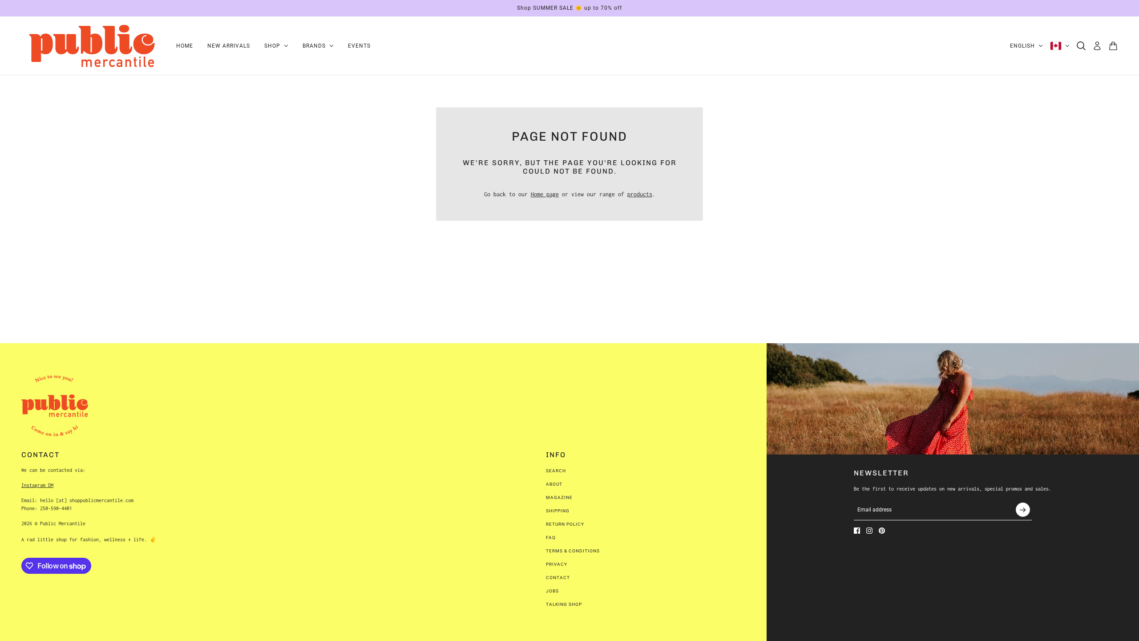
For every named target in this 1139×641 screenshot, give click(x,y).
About (554, 484)
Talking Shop (564, 604)
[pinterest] (882, 531)
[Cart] (1113, 45)
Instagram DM (37, 485)
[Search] (1081, 45)
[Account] (1097, 45)
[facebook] (857, 531)
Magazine (559, 497)
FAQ (551, 537)
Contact (558, 577)
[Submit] (1023, 510)
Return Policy (565, 524)
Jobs (552, 590)
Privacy (556, 564)
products (639, 194)
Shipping (558, 510)
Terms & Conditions (573, 550)
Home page (545, 194)
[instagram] (869, 531)
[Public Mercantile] (91, 46)
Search (556, 470)
